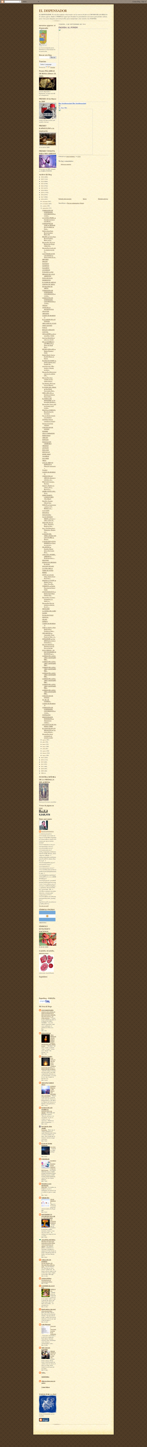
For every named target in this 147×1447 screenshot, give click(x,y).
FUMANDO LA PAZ (47, 272)
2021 (42, 188)
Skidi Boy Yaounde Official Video (47, 502)
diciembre (45, 201)
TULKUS (44, 470)
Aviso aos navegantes (46, 1311)
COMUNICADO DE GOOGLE (47, 428)
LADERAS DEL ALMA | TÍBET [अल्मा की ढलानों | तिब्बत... (49, 657)
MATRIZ (44, 613)
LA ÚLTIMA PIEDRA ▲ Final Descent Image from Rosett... (49, 219)
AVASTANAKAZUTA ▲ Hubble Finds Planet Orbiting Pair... (49, 593)
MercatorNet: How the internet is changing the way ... (48, 605)
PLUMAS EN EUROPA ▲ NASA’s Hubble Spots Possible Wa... (49, 362)
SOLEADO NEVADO (48, 566)
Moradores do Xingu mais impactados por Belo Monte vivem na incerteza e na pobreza (48, 1244)
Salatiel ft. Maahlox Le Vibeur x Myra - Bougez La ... (48, 487)
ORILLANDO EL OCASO (49, 323)
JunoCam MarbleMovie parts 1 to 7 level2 (48, 339)
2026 (42, 177)
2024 (42, 181)
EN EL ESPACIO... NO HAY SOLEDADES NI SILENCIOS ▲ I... (49, 652)
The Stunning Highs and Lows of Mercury (48, 384)
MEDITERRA (45, 1377)
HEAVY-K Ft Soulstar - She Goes (48, 482)
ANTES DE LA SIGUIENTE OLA (48, 308)
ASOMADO (45, 448)
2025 (42, 179)
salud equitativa (47, 831)
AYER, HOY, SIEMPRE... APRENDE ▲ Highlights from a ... (49, 556)
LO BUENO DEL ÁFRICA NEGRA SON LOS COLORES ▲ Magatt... (49, 536)
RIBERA (44, 572)
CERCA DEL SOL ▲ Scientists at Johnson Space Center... (48, 394)
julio (43, 742)
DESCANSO (45, 450)
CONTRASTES (46, 715)
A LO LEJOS (45, 510)
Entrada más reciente (65, 199)
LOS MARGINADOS (47, 1010)
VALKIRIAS (45, 456)
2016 (42, 199)
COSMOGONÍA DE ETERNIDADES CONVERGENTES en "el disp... (49, 213)
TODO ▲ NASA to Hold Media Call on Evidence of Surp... (49, 629)
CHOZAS (44, 305)
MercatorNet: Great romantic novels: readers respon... (47, 379)
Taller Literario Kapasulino (45, 1348)
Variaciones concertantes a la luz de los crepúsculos (53, 1330)
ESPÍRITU (45, 621)
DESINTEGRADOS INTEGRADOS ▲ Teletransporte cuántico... (48, 719)
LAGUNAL (45, 332)
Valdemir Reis (45, 1198)
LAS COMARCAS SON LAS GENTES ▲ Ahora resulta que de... (49, 255)
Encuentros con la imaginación (46, 1185)
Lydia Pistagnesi (45, 1324)
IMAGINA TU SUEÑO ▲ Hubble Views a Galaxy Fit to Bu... (49, 582)
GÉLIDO (44, 619)
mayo (44, 746)
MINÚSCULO (46, 452)
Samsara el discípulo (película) (47, 424)
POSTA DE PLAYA (47, 278)
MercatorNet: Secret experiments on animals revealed (47, 735)
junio (44, 744)
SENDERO (45, 431)
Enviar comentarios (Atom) (75, 203)
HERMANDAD (46, 435)
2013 (42, 762)
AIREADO (45, 437)
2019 (42, 192)
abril (43, 748)
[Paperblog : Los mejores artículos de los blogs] (44, 1003)
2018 (42, 195)
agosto (44, 740)
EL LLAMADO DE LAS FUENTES (48, 320)
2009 (42, 771)
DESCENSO (45, 560)
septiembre (45, 208)
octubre (44, 206)
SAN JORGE (45, 458)
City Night (52, 1147)
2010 (42, 768)
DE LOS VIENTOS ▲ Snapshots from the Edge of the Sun (48, 646)
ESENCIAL (45, 617)
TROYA (44, 460)
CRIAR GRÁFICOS (53, 1201)
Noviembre (44, 1130)
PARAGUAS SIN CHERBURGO (47, 442)
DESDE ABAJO (46, 454)
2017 (42, 197)
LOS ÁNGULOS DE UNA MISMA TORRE (49, 725)
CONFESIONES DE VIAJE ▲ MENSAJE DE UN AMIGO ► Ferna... (48, 226)
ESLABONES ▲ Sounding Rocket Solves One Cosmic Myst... (48, 549)
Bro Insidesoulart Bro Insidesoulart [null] (72, 103)
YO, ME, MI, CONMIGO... (46, 700)
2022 (42, 186)
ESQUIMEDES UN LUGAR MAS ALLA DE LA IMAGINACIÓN (48, 1216)
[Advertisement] (76, 181)
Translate (52, 67)
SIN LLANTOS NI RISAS (53, 1221)
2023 (42, 183)
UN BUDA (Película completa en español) (48, 420)
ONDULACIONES (47, 325)
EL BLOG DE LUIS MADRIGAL (46, 1108)
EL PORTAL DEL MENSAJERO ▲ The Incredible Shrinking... (49, 400)
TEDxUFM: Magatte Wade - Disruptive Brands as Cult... (48, 524)
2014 (42, 760)
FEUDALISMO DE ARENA (47, 287)
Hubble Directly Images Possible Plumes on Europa (48, 356)
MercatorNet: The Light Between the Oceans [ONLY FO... (48, 244)
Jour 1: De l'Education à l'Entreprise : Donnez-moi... (49, 530)
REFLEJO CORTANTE (48, 330)
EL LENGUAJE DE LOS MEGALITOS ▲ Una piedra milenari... (49, 730)
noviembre (45, 203)
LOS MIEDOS (46, 270)
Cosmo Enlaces (45, 1387)
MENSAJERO (46, 609)
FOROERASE (45, 1159)
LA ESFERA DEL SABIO (49, 611)
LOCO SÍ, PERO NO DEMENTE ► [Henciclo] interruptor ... (49, 465)
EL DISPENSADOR (53, 10)
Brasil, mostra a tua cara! (48, 1309)
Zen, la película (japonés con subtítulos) (48, 416)
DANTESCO (45, 263)
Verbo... (43, 1373)
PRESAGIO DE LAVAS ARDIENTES (48, 275)
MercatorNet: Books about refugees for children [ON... (49, 373)
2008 (42, 773)
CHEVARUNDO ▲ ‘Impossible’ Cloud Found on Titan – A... (49, 635)
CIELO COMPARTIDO (48, 433)
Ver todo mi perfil (43, 906)
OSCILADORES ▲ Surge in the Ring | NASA (49, 335)
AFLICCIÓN (45, 311)
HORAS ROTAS (46, 1033)
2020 (42, 190)
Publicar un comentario (66, 164)
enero (44, 755)
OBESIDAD (45, 446)
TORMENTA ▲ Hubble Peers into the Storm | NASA (48, 587)
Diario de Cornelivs (46, 1056)
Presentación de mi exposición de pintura (46, 1280)
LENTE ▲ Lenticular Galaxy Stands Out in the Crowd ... (48, 576)
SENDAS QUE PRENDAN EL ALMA (49, 563)
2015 (42, 757)
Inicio (85, 199)
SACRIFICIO (45, 266)
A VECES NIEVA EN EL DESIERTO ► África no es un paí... (49, 543)
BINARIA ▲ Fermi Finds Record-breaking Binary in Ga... (49, 238)
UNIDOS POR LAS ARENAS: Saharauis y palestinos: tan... (49, 477)
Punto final (44, 1187)
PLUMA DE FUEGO (47, 615)
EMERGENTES (46, 280)
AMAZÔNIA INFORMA (48, 1240)
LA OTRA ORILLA (47, 568)
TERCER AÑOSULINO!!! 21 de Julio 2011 (53, 1354)
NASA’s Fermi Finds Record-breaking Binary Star (47, 232)
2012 (42, 764)
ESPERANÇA (53, 1290)
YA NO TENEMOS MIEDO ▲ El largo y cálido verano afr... (48, 518)
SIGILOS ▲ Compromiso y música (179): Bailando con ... (49, 506)
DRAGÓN (45, 261)
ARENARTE (45, 313)
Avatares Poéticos (46, 1278)
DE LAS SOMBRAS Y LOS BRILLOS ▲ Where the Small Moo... (48, 344)
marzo (44, 751)
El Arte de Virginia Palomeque (46, 1144)
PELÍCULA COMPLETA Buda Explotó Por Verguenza (49, 411)
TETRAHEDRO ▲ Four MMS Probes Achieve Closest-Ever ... (49, 640)
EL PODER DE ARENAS (49, 282)
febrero (44, 753)
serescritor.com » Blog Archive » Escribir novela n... (48, 368)
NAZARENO (45, 268)
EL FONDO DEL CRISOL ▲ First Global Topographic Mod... (49, 389)
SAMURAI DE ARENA (48, 284)
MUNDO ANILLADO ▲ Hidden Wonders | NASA (49, 351)
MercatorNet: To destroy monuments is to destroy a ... (48, 599)
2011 (42, 766)
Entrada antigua (103, 199)
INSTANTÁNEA (46, 515)
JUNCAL (44, 327)
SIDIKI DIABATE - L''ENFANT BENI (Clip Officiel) (48, 497)
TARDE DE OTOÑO (47, 570)
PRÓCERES (45, 259)
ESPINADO (45, 439)
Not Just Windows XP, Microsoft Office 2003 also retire (48, 1264)
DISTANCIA (45, 512)
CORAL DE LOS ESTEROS (46, 1261)
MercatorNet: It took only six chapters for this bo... (49, 249)
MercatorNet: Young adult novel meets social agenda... (49, 406)
